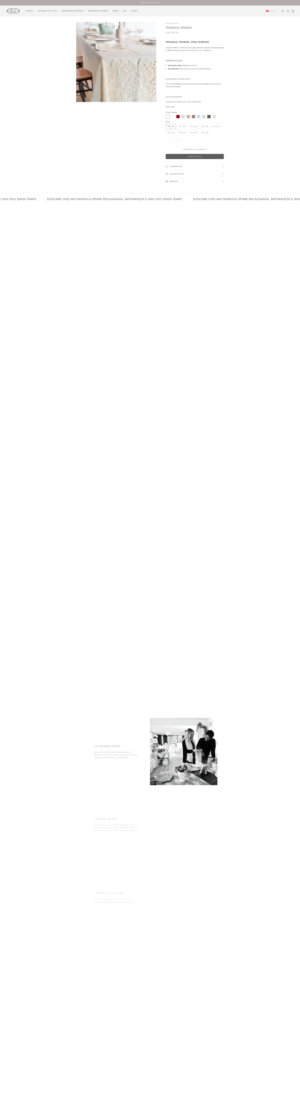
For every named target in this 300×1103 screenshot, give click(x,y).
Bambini (115, 11)
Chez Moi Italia (172, 23)
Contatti (134, 11)
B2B (124, 11)
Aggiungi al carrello (194, 149)
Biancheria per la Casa (47, 11)
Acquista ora (195, 156)
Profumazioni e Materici (98, 11)
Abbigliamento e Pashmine (72, 11)
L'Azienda (29, 11)
